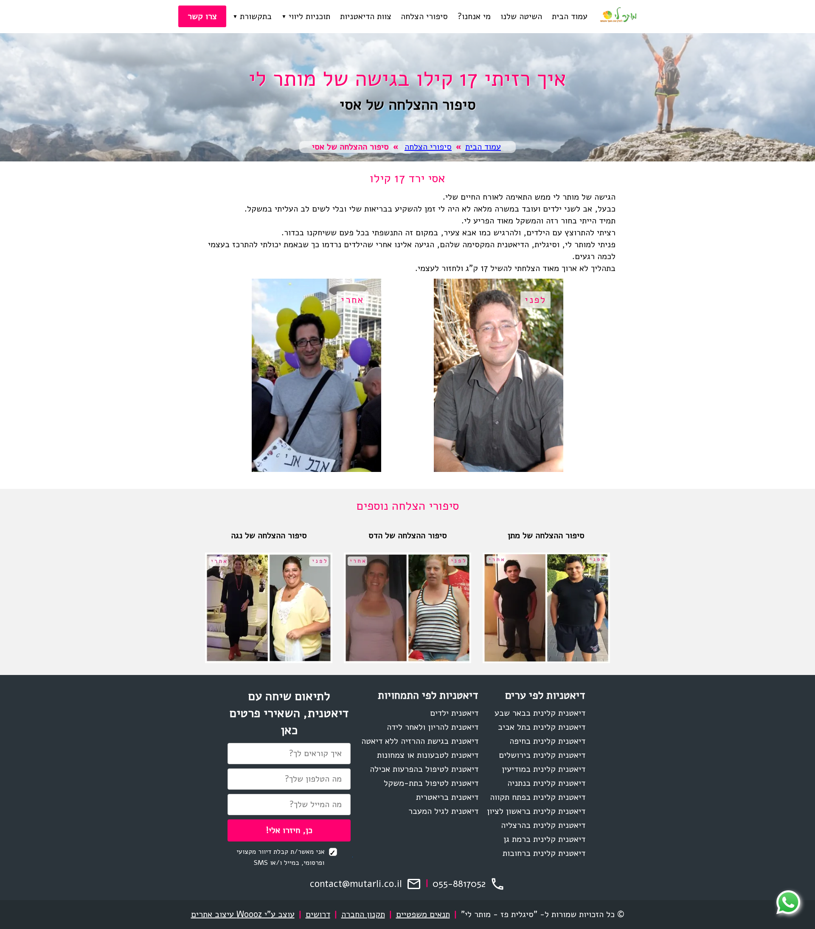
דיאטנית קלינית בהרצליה (543, 825)
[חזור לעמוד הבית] (618, 16)
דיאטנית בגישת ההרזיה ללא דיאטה (419, 741)
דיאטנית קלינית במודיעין (543, 769)
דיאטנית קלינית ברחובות (544, 853)
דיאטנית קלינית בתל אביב (541, 727)
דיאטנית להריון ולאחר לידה (432, 727)
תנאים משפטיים (423, 914)
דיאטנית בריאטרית (447, 797)
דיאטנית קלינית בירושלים (542, 755)
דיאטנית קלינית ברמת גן (544, 839)
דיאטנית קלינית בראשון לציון (536, 811)
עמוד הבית (569, 16)
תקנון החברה (363, 914)
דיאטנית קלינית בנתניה (546, 783)
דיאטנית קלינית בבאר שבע (540, 713)
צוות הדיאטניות (365, 16)
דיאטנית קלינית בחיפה (547, 741)
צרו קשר (202, 16)
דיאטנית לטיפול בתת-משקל (431, 783)
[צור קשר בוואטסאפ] (788, 902)
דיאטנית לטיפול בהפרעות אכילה (424, 769)
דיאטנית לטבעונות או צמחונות (427, 755)
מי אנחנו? (474, 16)
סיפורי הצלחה (424, 16)
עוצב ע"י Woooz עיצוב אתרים (243, 914)
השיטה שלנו (521, 16)
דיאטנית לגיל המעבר (443, 811)
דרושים (318, 914)
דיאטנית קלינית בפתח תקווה (537, 797)
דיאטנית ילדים (454, 713)
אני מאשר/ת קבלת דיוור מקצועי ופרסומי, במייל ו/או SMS (281, 857)
